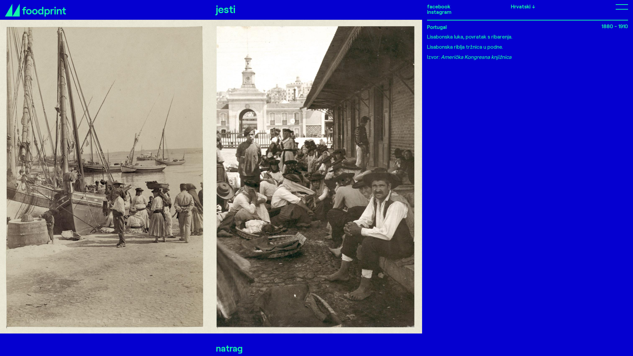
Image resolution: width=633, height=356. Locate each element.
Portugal (437, 27)
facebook (438, 6)
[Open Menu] (594, 6)
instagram (439, 12)
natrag (229, 348)
